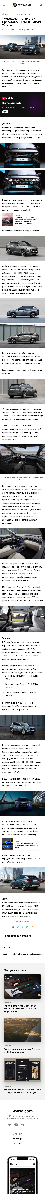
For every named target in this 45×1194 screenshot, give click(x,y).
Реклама (17, 1143)
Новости (18, 215)
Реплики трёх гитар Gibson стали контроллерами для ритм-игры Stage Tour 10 (20, 1008)
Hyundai (26, 922)
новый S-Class (32, 429)
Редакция (18, 1138)
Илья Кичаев (9, 14)
